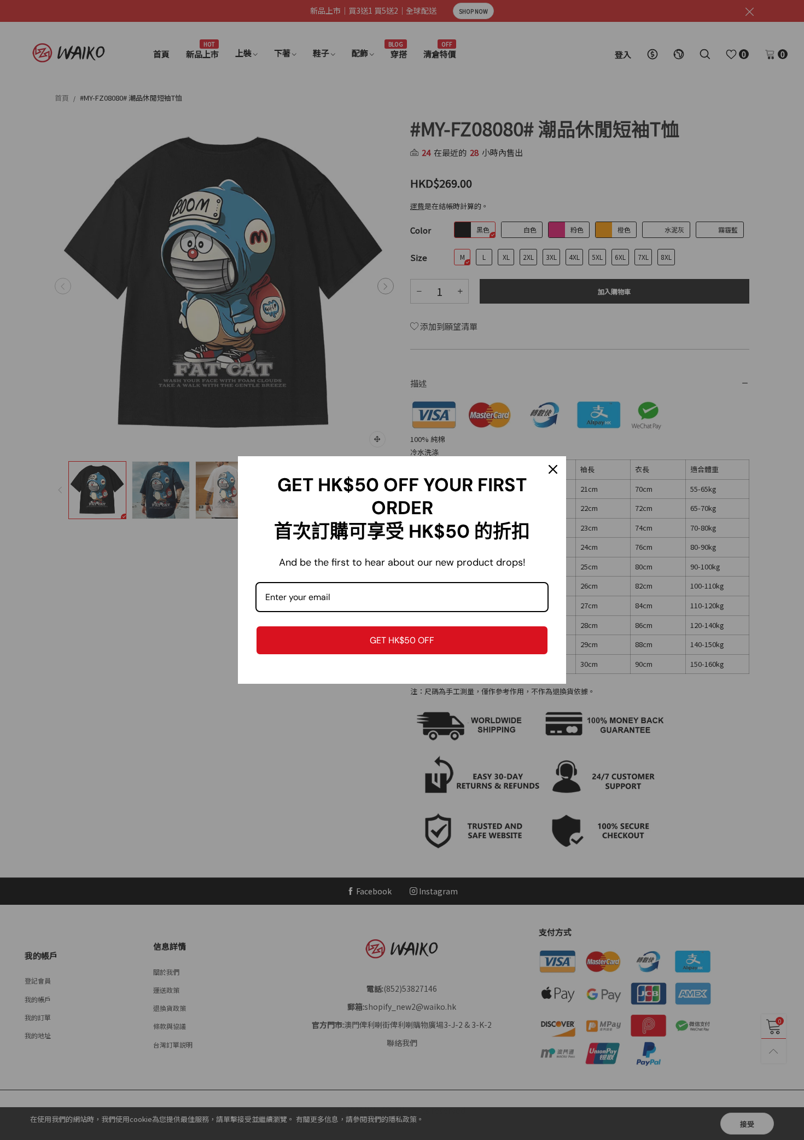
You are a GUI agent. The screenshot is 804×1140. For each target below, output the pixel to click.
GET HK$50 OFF (402, 640)
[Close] (553, 469)
